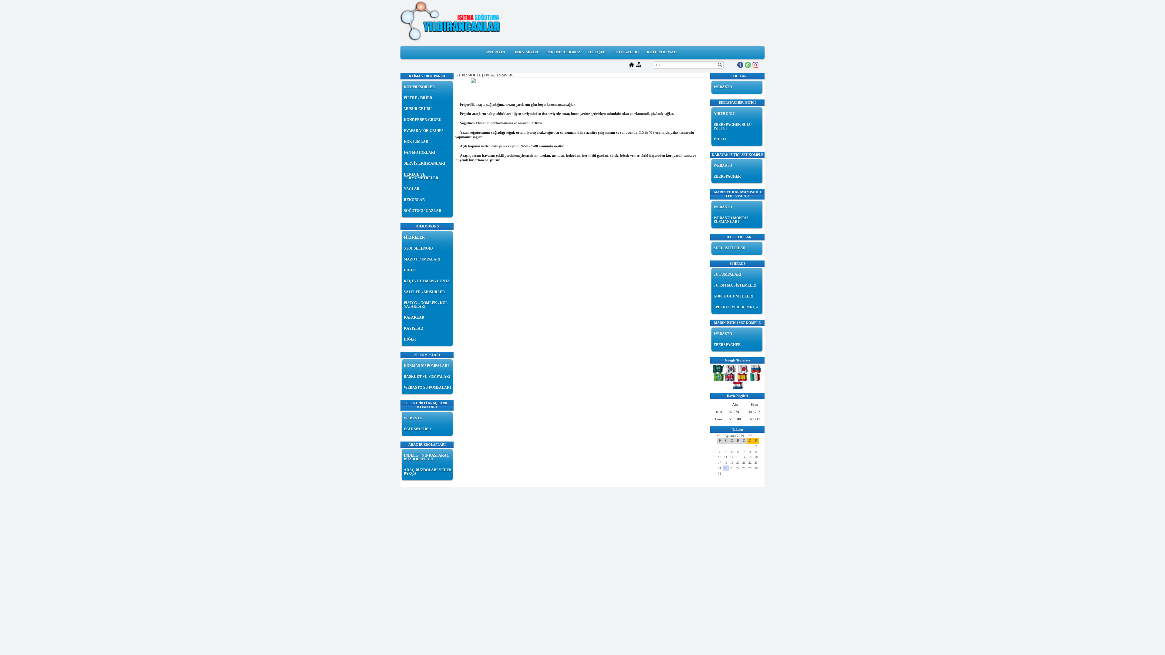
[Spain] (743, 379)
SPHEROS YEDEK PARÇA (736, 307)
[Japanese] (744, 370)
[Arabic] (719, 370)
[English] (731, 379)
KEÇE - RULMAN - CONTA (427, 281)
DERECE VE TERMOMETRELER (421, 176)
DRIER (410, 270)
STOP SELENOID (418, 248)
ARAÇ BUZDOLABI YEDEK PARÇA (428, 472)
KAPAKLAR (414, 317)
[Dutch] (738, 387)
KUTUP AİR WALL (663, 52)
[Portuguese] (719, 379)
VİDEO (720, 139)
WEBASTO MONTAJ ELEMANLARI (731, 220)
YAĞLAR (412, 189)
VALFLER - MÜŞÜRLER (424, 292)
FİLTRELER (414, 237)
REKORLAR (414, 200)
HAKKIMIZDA (526, 52)
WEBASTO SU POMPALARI (427, 387)
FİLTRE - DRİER (418, 98)
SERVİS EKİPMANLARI (424, 163)
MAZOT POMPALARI (422, 259)
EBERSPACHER (417, 429)
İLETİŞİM (597, 52)
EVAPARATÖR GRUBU (423, 131)
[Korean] (732, 370)
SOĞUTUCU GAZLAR (422, 211)
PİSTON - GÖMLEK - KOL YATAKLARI (425, 305)
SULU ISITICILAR (730, 248)
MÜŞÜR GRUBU (418, 109)
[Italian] (756, 379)
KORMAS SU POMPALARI (426, 366)
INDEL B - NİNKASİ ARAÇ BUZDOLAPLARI (426, 457)
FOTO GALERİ (626, 52)
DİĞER (410, 339)
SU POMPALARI (727, 274)
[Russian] (757, 370)
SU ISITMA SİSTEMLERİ (735, 285)
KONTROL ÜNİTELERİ (734, 296)
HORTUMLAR (416, 141)
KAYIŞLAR (413, 328)
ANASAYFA (495, 52)
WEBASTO (413, 418)
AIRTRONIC (724, 114)
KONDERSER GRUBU (422, 120)
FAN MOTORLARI (419, 152)
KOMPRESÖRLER (419, 87)
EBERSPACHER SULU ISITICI (733, 126)
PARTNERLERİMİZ (563, 52)
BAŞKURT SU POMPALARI (427, 377)
